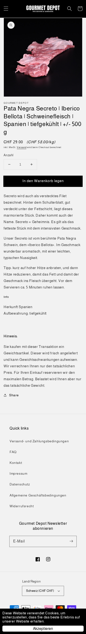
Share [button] (14, 395)
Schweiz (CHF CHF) (40, 591)
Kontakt (16, 463)
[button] (6, 8)
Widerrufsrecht (22, 506)
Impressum (18, 473)
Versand (21, 147)
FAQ (13, 452)
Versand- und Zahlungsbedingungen (39, 441)
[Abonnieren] (71, 541)
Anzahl (8, 155)
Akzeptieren (43, 629)
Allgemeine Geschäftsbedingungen (38, 495)
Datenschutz (20, 484)
